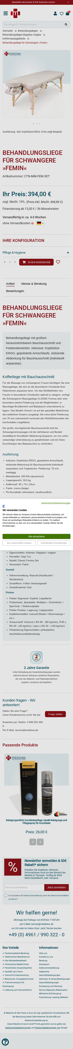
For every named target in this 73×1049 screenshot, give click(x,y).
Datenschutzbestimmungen (55, 503)
